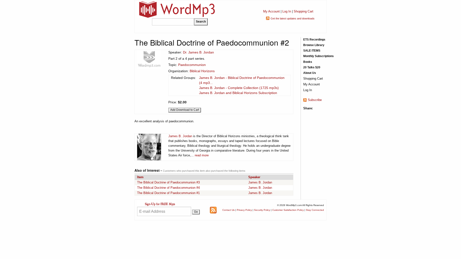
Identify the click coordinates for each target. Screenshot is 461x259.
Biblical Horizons (202, 71)
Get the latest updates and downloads (293, 18)
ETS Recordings (314, 39)
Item (140, 177)
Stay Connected (315, 210)
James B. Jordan (180, 136)
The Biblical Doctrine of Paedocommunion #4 (168, 187)
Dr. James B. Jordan (198, 52)
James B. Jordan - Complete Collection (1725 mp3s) (239, 88)
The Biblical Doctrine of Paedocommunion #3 (168, 182)
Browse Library (313, 45)
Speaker (254, 177)
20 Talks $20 (311, 67)
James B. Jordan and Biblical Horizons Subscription (238, 93)
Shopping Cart (303, 11)
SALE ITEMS (311, 50)
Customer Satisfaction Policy (288, 210)
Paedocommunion (192, 65)
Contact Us (228, 210)
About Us (309, 73)
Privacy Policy (244, 210)
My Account (271, 11)
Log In (286, 11)
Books (307, 62)
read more (202, 155)
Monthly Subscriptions (318, 56)
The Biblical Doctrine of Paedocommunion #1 (168, 193)
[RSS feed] (213, 210)
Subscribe (315, 100)
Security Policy (262, 210)
